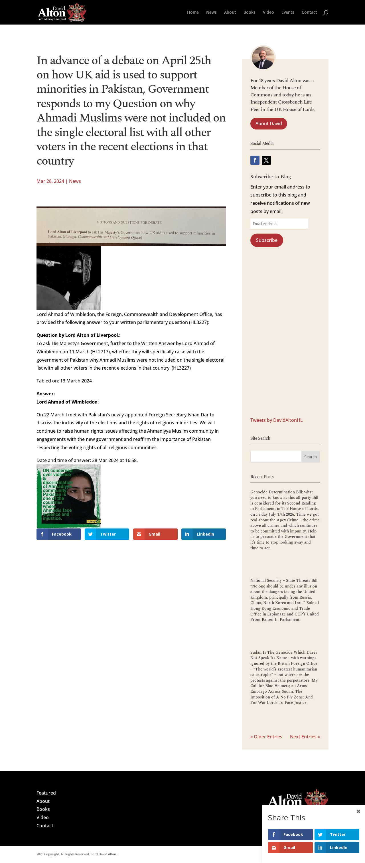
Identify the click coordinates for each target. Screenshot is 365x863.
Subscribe (266, 240)
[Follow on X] (266, 160)
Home (193, 12)
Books (250, 12)
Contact (309, 12)
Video (268, 12)
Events (287, 12)
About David (269, 123)
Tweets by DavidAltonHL (276, 420)
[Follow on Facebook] (254, 160)
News (211, 12)
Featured (46, 793)
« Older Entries (266, 737)
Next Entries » (305, 737)
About (230, 12)
